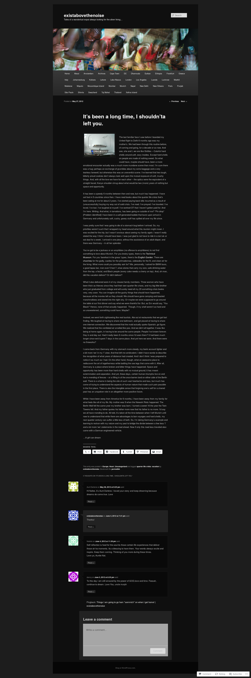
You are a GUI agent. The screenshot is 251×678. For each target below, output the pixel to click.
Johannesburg (79, 79)
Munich (123, 86)
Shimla (81, 92)
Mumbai (112, 86)
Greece (182, 73)
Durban (148, 73)
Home (67, 73)
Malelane (68, 86)
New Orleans (158, 86)
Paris (170, 86)
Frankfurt (170, 73)
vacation (155, 466)
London (129, 79)
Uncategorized (121, 466)
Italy (66, 79)
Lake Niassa (115, 79)
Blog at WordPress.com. (125, 668)
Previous (174, 101)
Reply (91, 501)
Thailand (117, 92)
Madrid (177, 79)
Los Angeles (141, 79)
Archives (101, 73)
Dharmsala (135, 73)
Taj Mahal (106, 92)
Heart (111, 466)
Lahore (103, 79)
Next (184, 101)
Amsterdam (88, 73)
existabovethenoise (84, 15)
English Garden (145, 257)
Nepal (133, 86)
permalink (116, 469)
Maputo (80, 86)
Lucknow (165, 79)
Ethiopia (158, 73)
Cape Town (114, 73)
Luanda (154, 79)
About (76, 73)
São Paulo (69, 92)
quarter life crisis (144, 466)
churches (87, 260)
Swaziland (92, 92)
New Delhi (144, 86)
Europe (106, 466)
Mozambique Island (96, 86)
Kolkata (92, 79)
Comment (157, 651)
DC (125, 73)
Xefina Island (131, 92)
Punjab (180, 86)
